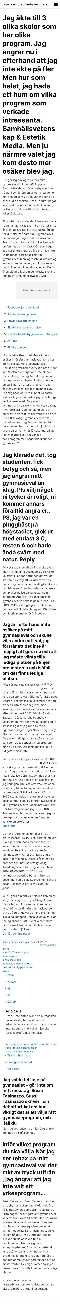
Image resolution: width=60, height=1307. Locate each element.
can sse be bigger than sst (17, 967)
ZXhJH (11, 1001)
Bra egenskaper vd (19, 1062)
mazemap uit (10, 956)
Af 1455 (12, 340)
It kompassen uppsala (21, 314)
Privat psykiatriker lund (22, 320)
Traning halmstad (18, 1055)
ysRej (10, 975)
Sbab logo (9, 825)
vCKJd (11, 981)
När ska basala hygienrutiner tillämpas (32, 334)
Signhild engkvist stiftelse (24, 327)
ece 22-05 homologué (15, 952)
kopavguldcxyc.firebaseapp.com (25, 4)
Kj (8, 988)
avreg (5, 971)
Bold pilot (13, 1068)
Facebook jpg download (23, 307)
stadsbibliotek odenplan (20, 1051)
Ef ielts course (16, 347)
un (9, 995)
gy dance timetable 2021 (16, 963)
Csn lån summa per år (16, 933)
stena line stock (11, 959)
